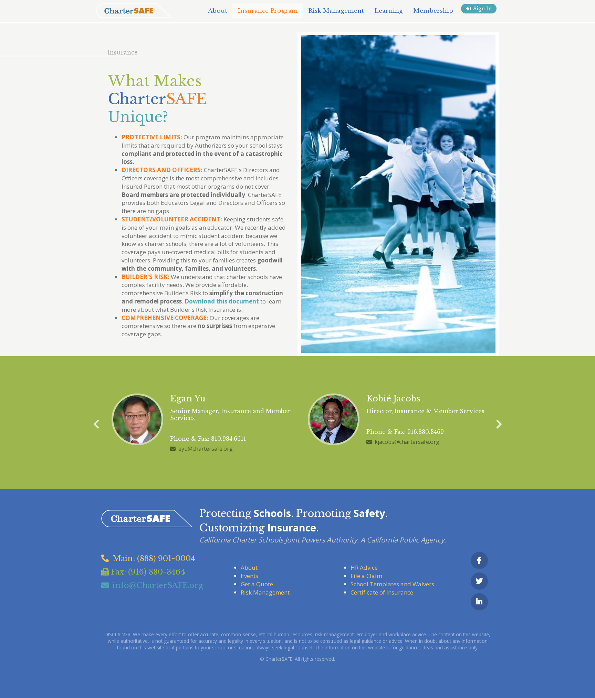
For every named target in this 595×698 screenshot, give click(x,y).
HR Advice (364, 567)
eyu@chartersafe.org (205, 448)
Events (249, 576)
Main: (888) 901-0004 (154, 558)
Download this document (222, 301)
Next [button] (498, 422)
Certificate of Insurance (382, 592)
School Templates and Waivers (392, 584)
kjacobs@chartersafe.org (407, 442)
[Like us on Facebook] (479, 560)
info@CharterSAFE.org (158, 585)
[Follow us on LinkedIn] (479, 601)
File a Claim (366, 576)
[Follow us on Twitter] (479, 581)
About (249, 567)
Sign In (482, 9)
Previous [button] (96, 422)
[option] (199, 423)
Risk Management (265, 592)
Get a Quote (257, 584)
